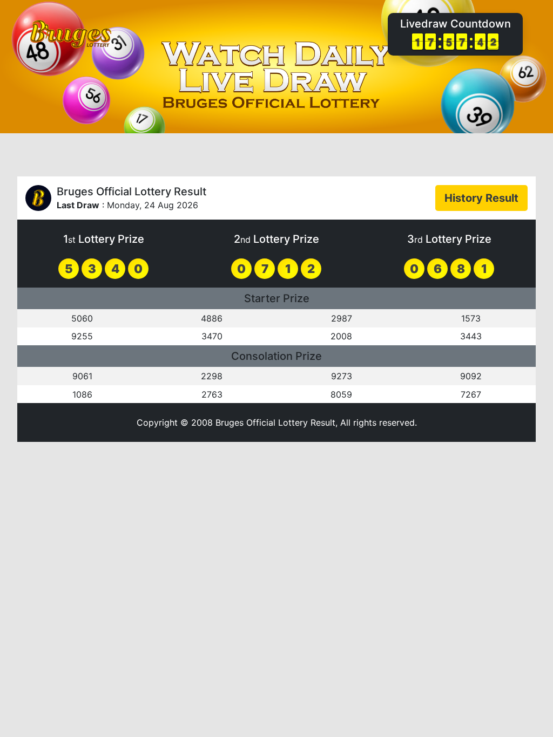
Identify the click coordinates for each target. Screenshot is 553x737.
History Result (481, 198)
